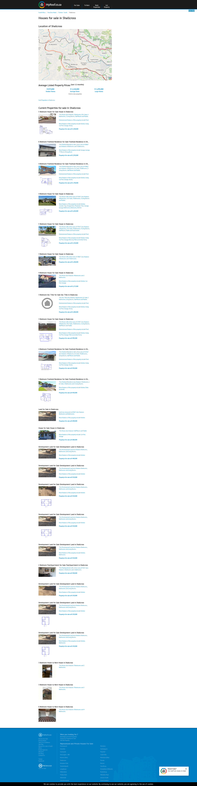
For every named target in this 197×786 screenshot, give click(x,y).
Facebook (41, 761)
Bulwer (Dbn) (64, 757)
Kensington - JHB (65, 755)
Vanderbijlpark (64, 766)
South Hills (103, 755)
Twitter (40, 759)
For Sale (77, 5)
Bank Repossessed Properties (68, 737)
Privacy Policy (42, 741)
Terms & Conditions (44, 742)
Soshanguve (103, 749)
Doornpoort (63, 746)
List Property (107, 6)
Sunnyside (63, 752)
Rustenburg (103, 772)
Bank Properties (96, 6)
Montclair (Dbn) (104, 757)
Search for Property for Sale (68, 738)
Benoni (102, 763)
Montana (102, 746)
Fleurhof (102, 752)
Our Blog (41, 753)
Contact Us (41, 755)
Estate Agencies (43, 750)
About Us (41, 752)
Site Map (40, 744)
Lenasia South (104, 778)
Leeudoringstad (64, 780)
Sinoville (62, 749)
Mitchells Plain (104, 775)
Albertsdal (63, 778)
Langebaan (63, 769)
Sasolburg (103, 766)
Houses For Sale (43, 739)
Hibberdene (63, 772)
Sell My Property (64, 740)
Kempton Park (64, 763)
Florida (102, 760)
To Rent (86, 5)
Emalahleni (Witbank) (106, 769)
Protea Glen (63, 775)
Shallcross (63, 760)
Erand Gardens (104, 780)
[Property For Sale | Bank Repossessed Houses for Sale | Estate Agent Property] (50, 4)
